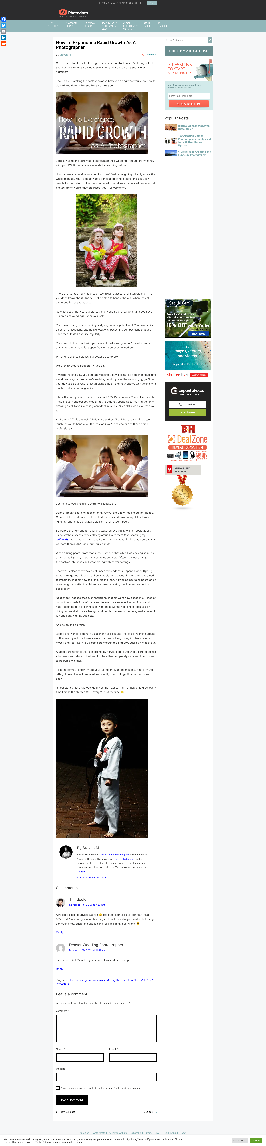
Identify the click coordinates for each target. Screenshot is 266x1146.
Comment (62, 1011)
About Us (84, 1133)
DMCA (183, 1133)
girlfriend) (62, 539)
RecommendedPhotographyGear (109, 26)
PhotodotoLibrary (72, 24)
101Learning (162, 24)
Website (60, 1068)
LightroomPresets (89, 24)
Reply (59, 932)
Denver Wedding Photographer (96, 945)
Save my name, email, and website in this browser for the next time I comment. (102, 1088)
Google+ (81, 871)
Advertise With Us (118, 1133)
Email (113, 1049)
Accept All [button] (256, 1140)
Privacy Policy (152, 1133)
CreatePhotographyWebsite (130, 26)
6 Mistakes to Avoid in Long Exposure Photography (194, 153)
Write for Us (99, 1133)
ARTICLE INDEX (148, 24)
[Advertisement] (189, 176)
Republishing (169, 1133)
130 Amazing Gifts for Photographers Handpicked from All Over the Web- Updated (194, 140)
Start (152, 3)
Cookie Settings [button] (239, 1140)
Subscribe (136, 1133)
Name (60, 1049)
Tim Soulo (77, 899)
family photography (125, 858)
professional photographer (115, 854)
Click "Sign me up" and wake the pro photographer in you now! (185, 86)
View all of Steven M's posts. (92, 877)
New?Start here (53, 24)
